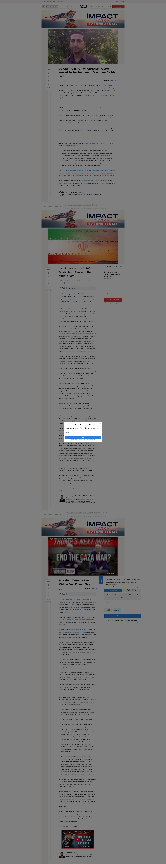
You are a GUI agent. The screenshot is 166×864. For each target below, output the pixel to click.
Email (67, 432)
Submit (83, 437)
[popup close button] (100, 423)
